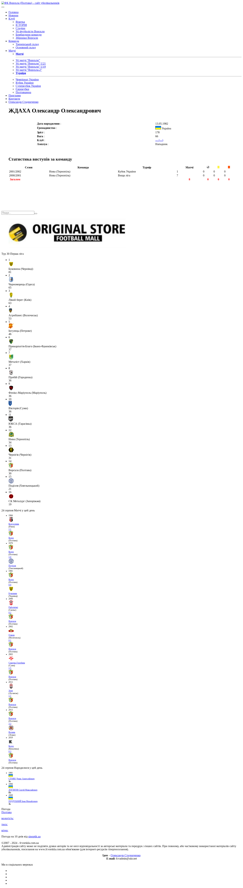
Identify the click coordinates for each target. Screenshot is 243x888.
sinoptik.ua (34, 836)
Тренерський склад (27, 44)
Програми (15, 95)
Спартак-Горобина (17, 663)
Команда (14, 41)
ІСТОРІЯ (21, 25)
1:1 (10, 529)
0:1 (10, 640)
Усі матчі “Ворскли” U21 (31, 63)
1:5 (10, 668)
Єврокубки (22, 89)
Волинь (12, 732)
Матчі (12, 50)
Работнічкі (13, 607)
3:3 (10, 723)
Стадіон (20, 28)
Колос (11, 538)
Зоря (11, 690)
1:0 (10, 557)
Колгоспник (14, 524)
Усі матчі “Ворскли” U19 (31, 66)
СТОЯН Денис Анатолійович (22, 778)
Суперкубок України (28, 85)
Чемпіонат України (27, 79)
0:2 (10, 612)
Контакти (14, 98)
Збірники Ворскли (27, 37)
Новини (13, 15)
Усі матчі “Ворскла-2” (29, 69)
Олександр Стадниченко (23, 101)
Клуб (12, 18)
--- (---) (159, 140)
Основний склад (26, 47)
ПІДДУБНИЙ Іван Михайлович (23, 801)
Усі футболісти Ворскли (30, 31)
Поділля (12, 565)
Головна (14, 12)
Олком (12, 635)
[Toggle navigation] (2, 7)
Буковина (13, 593)
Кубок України (25, 82)
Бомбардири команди (29, 34)
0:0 (10, 585)
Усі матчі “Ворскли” (28, 60)
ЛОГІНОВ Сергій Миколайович (23, 790)
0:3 (10, 751)
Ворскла (12, 621)
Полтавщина (23, 92)
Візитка (20, 21)
